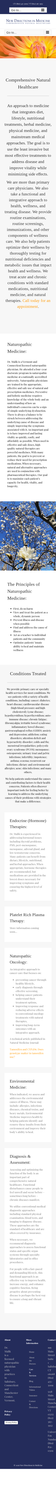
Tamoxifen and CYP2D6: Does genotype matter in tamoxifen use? (26, 1053)
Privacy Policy (11, 1422)
